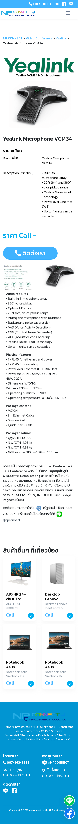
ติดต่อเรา (33, 253)
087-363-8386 (45, 4)
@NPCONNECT (58, 762)
